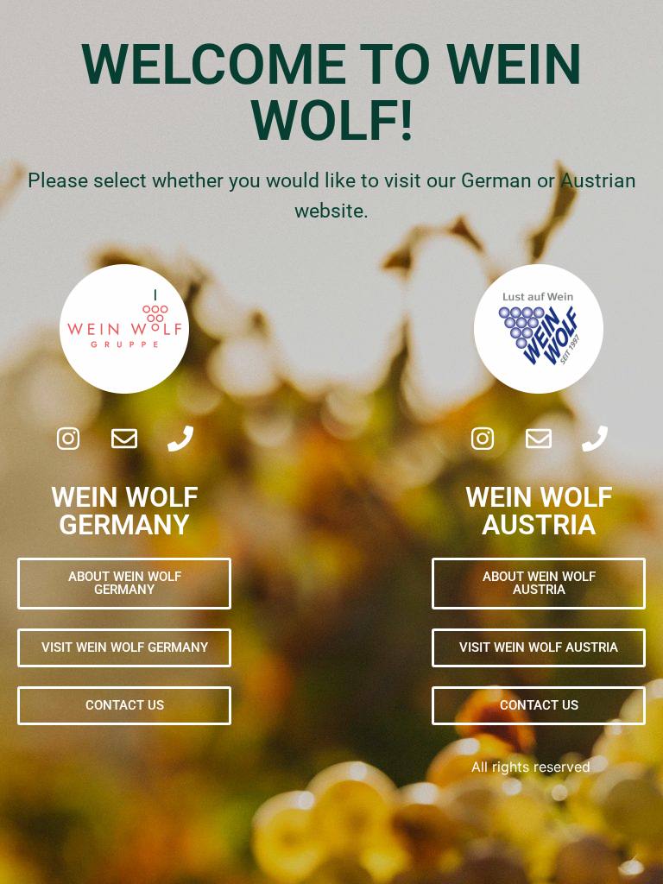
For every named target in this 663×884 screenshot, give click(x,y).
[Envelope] (124, 438)
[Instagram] (68, 438)
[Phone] (180, 438)
